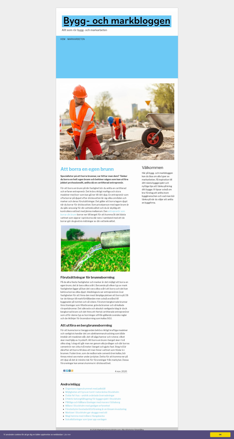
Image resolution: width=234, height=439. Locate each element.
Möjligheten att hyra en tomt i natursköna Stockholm (92, 392)
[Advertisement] (117, 62)
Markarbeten (76, 39)
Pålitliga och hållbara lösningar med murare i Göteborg (92, 402)
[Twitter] (67, 371)
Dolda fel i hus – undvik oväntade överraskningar (89, 395)
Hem (62, 39)
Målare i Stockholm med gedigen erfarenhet (87, 405)
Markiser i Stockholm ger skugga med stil (86, 412)
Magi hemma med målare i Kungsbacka (85, 416)
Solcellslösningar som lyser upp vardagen (86, 419)
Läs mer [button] (67, 435)
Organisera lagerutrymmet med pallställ (85, 388)
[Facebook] (64, 371)
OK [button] (220, 435)
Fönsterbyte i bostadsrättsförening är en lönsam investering (95, 409)
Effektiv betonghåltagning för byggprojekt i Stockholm (93, 399)
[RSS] (72, 371)
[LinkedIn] (70, 371)
